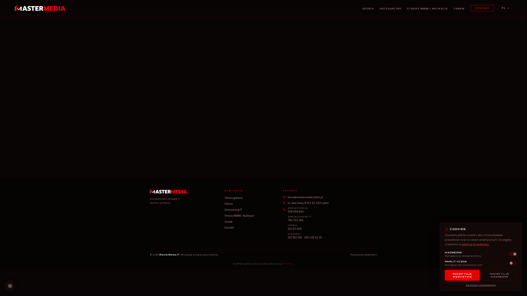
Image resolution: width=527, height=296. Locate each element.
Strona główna (234, 197)
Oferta (368, 8)
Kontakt (482, 7)
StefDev (288, 263)
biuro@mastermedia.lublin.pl (305, 197)
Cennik (459, 8)
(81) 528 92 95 (313, 237)
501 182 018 (295, 237)
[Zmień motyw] (10, 286)
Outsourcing (390, 8)
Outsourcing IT (233, 209)
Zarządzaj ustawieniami (481, 284)
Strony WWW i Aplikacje (427, 8)
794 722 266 (295, 220)
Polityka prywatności (364, 254)
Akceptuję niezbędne (499, 275)
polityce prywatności (475, 244)
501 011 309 (295, 228)
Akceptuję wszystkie (462, 275)
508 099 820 (296, 211)
